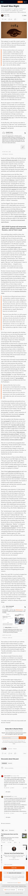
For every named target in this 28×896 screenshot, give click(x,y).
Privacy (12, 886)
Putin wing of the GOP (17, 687)
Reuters (7, 222)
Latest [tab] (6, 830)
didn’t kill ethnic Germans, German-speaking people (13, 438)
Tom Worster (7, 796)
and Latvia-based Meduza (18, 81)
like (6, 77)
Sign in (25, 2)
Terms (16, 886)
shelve (2, 207)
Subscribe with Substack (15, 873)
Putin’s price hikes (6, 374)
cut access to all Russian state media (13, 159)
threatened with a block (7, 85)
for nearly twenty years (15, 247)
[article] (14, 838)
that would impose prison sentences (14, 72)
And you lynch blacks (16, 345)
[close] (24, 847)
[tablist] (7, 763)
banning (3, 128)
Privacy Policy (15, 878)
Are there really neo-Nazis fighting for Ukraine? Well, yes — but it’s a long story (13, 426)
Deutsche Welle (4, 81)
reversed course (16, 477)
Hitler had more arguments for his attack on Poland (13, 433)
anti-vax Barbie (19, 378)
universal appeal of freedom (9, 528)
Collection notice (22, 886)
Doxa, (10, 81)
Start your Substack (10, 889)
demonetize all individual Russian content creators (14, 187)
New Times (19, 79)
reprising (19, 673)
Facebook (17, 75)
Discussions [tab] (11, 830)
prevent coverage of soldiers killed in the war (13, 87)
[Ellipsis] (26, 776)
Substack (7, 893)
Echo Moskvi (10, 77)
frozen (2, 198)
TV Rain (18, 77)
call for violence (18, 216)
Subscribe (20, 2)
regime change (14, 526)
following (11, 180)
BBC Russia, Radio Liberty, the (9, 79)
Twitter (24, 75)
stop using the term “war (7, 117)
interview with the (19, 291)
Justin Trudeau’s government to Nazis (10, 416)
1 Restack (15, 748)
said (19, 461)
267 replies (8, 791)
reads (14, 166)
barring (6, 380)
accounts (22, 196)
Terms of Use (21, 876)
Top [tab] (2, 830)
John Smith (6, 775)
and (15, 77)
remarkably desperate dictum (8, 96)
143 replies (8, 817)
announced (15, 193)
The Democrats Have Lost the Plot (9, 834)
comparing (21, 414)
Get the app (20, 889)
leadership (6, 526)
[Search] (25, 830)
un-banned (6, 421)
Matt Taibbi (6, 14)
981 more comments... (6, 823)
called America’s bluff (13, 471)
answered (10, 466)
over (16, 369)
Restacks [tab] (10, 763)
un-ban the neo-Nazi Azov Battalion (16, 211)
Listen (25, 15)
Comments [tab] (4, 763)
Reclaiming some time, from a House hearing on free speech (9, 838)
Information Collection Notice (18, 877)
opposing (13, 189)
